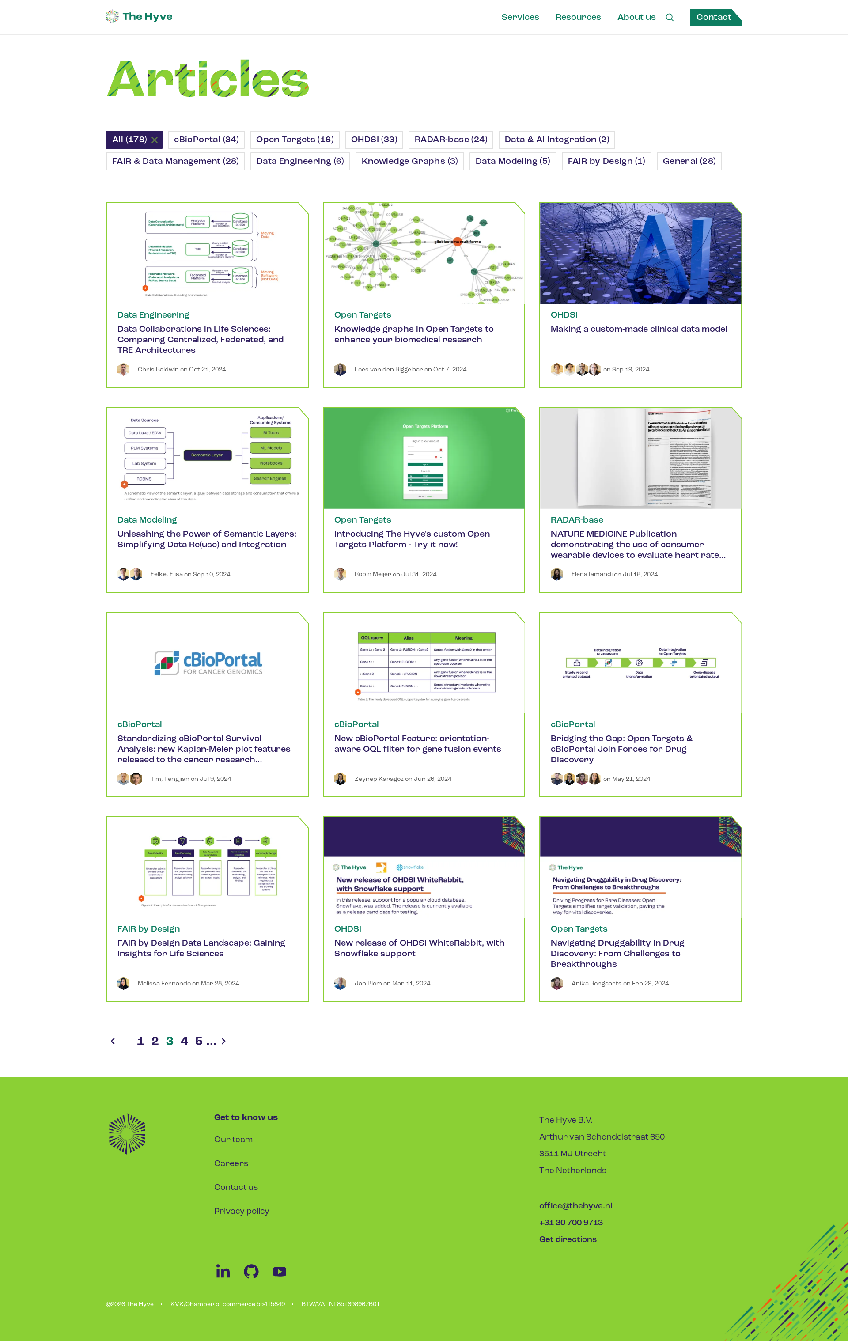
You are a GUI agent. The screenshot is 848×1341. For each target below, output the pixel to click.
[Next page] (223, 1042)
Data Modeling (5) (513, 161)
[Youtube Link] (284, 1278)
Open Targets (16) (294, 140)
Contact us (236, 1188)
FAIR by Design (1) (606, 161)
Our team (233, 1140)
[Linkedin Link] (228, 1278)
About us (636, 17)
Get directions (568, 1240)
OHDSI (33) (374, 140)
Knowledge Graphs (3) (410, 161)
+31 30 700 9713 (571, 1223)
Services (520, 17)
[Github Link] (256, 1278)
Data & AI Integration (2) (557, 140)
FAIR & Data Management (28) (175, 161)
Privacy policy (241, 1212)
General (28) (689, 161)
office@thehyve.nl (575, 1206)
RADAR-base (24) (451, 140)
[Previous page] (112, 1042)
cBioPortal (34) (206, 140)
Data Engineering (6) (300, 161)
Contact (714, 17)
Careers (231, 1164)
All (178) (129, 140)
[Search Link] (669, 17)
